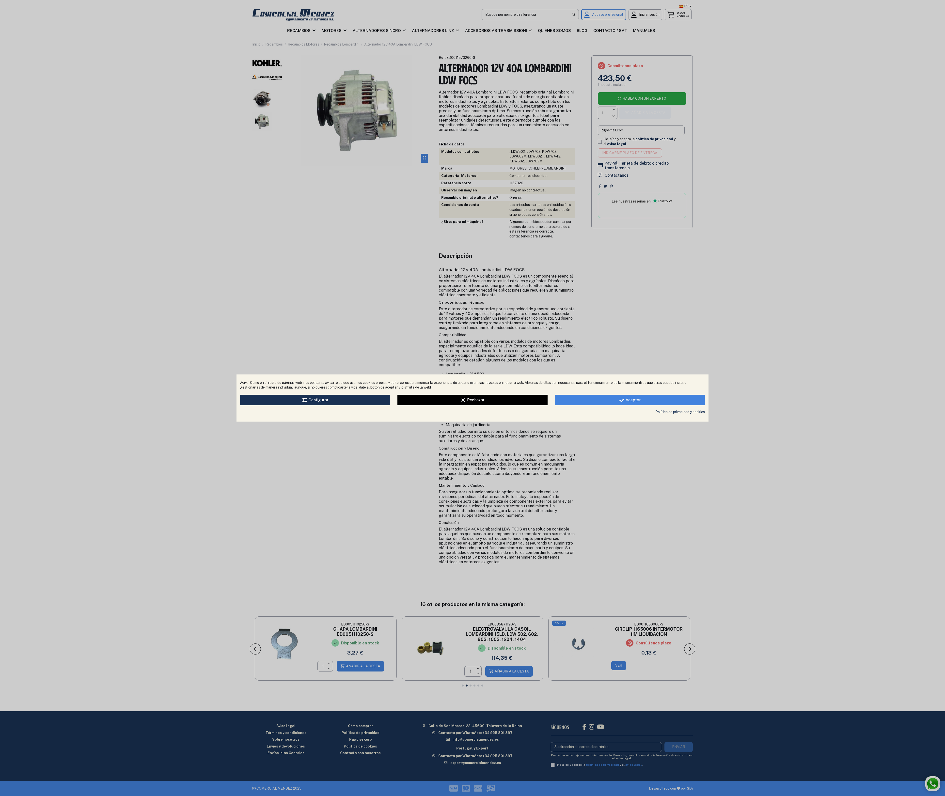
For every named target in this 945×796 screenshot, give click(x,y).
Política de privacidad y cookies (680, 412)
